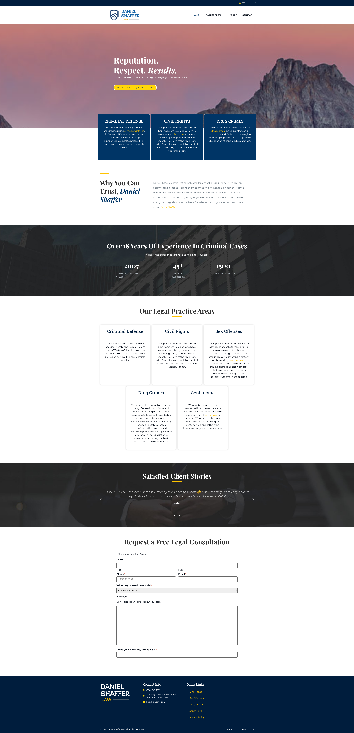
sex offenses (236, 360)
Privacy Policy (196, 717)
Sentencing (195, 711)
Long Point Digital (245, 729)
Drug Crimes (196, 704)
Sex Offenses (196, 698)
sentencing (211, 415)
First (118, 569)
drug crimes (218, 131)
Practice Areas (212, 15)
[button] (101, 499)
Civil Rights (195, 692)
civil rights (178, 134)
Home (196, 15)
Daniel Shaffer (168, 207)
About (233, 15)
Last (180, 569)
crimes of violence (134, 131)
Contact (247, 15)
